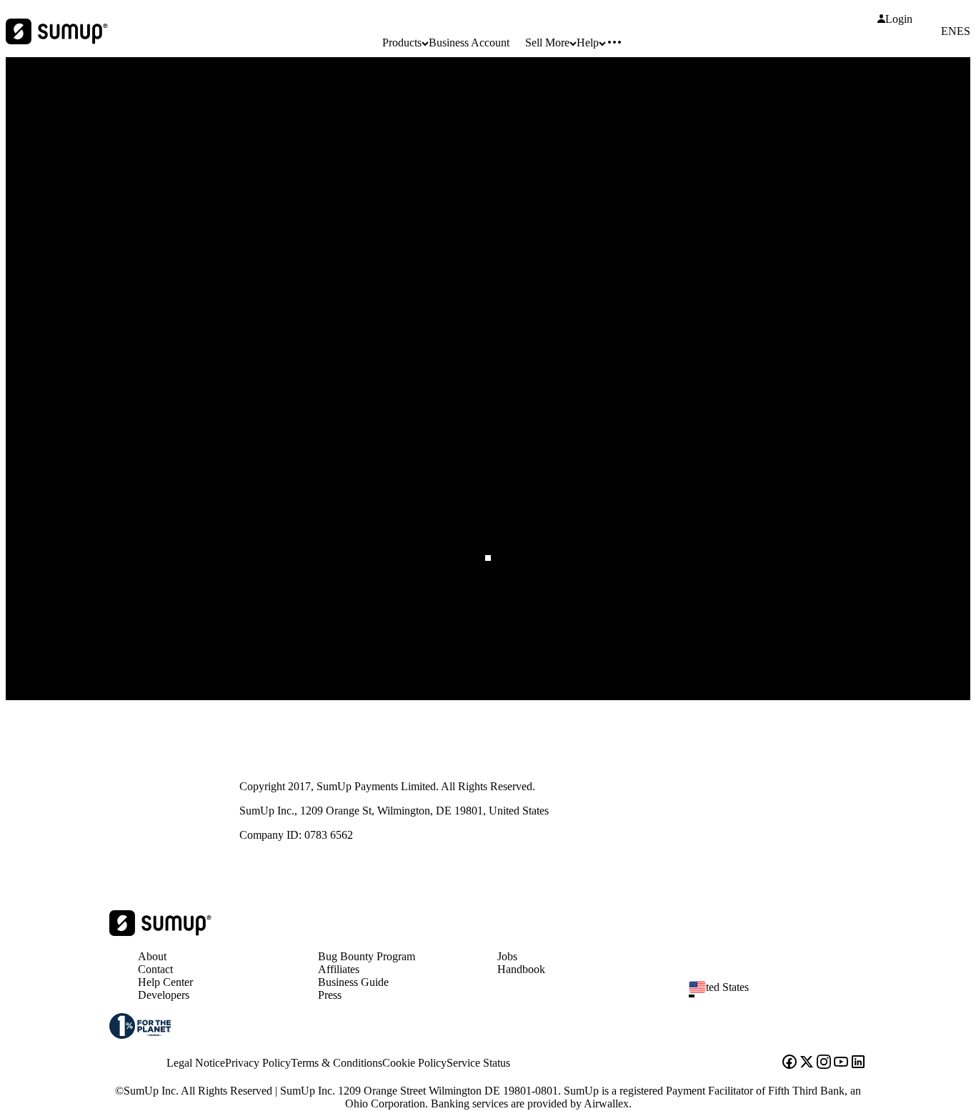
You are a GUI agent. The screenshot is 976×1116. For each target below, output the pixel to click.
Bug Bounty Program (366, 956)
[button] (783, 996)
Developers (163, 995)
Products (402, 42)
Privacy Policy (258, 1063)
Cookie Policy (414, 1063)
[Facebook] (789, 1063)
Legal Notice (195, 1063)
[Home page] (160, 932)
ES (963, 31)
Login (898, 19)
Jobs (507, 956)
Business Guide (353, 982)
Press (330, 995)
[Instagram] (823, 1063)
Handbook (521, 969)
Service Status (478, 1063)
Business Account (469, 42)
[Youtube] (841, 1063)
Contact (155, 969)
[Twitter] (806, 1063)
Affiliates (338, 969)
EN (949, 31)
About (152, 956)
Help (588, 42)
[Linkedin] (858, 1063)
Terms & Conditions (336, 1063)
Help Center (165, 982)
